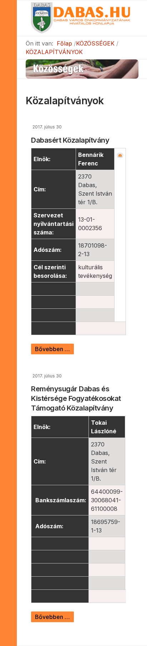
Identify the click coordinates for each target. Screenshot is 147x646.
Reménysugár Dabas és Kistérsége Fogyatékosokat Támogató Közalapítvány (76, 398)
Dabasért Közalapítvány (70, 140)
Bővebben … (52, 349)
